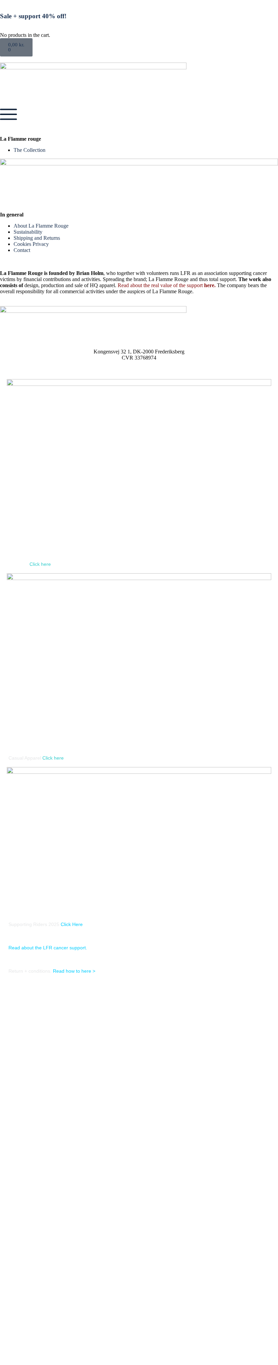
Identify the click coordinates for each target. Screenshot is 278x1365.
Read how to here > (74, 971)
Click (34, 564)
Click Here (72, 924)
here (208, 285)
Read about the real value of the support (160, 285)
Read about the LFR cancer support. (47, 947)
